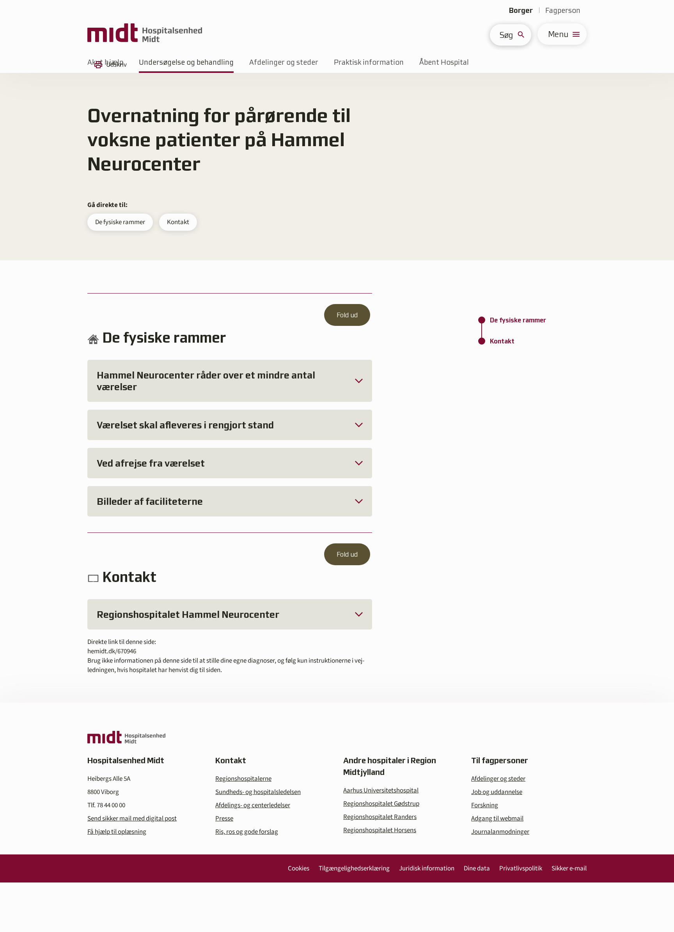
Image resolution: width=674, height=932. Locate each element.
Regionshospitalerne (243, 778)
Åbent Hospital (444, 62)
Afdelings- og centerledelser (252, 805)
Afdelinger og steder (283, 62)
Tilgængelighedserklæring (354, 868)
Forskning (484, 805)
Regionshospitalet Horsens (379, 830)
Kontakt (178, 222)
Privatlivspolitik (520, 868)
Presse (224, 818)
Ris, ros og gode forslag (246, 832)
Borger (521, 10)
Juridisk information (426, 868)
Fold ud (347, 315)
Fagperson (562, 10)
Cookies (298, 868)
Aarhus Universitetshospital (381, 790)
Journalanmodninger (500, 832)
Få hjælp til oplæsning (116, 832)
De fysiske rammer (120, 222)
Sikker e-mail (569, 868)
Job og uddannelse (496, 792)
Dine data (477, 868)
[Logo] (144, 34)
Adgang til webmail (497, 818)
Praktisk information (369, 62)
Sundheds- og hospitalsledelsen (258, 792)
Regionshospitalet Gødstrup (381, 803)
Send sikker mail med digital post (132, 818)
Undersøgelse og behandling (186, 62)
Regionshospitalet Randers (380, 817)
